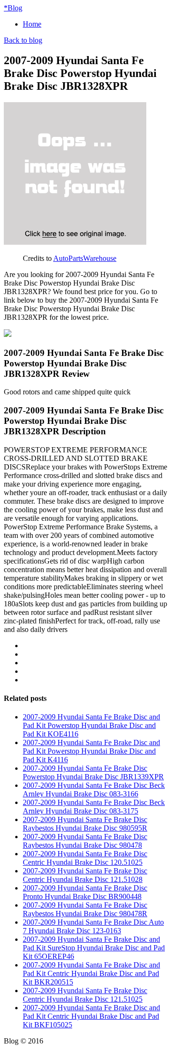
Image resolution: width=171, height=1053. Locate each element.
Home (32, 24)
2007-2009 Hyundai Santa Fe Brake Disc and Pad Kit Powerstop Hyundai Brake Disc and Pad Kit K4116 (91, 751)
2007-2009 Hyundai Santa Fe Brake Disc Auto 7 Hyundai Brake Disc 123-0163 (93, 926)
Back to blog (23, 40)
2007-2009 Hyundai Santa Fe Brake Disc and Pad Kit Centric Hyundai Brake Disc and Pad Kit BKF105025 (91, 1016)
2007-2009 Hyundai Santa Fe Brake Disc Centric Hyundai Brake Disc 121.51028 (85, 875)
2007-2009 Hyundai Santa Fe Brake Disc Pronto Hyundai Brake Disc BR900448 (85, 892)
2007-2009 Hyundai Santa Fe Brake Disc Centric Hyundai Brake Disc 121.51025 (85, 994)
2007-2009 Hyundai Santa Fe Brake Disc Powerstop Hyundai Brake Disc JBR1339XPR (93, 772)
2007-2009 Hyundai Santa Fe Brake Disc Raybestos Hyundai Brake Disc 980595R (85, 823)
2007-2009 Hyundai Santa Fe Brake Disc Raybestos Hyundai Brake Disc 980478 (85, 841)
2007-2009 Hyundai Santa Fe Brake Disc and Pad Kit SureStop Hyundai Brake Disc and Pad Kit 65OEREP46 (94, 947)
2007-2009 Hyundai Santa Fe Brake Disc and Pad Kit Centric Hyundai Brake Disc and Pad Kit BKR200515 (91, 973)
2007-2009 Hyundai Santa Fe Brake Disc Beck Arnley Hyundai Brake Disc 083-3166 (94, 789)
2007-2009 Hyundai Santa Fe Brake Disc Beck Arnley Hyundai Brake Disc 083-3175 (94, 806)
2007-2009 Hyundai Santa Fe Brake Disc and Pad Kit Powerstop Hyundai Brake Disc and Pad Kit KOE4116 (91, 725)
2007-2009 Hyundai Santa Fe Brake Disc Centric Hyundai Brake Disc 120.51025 (85, 858)
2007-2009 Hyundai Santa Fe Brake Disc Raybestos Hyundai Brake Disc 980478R (85, 909)
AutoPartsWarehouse (84, 258)
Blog (13, 8)
